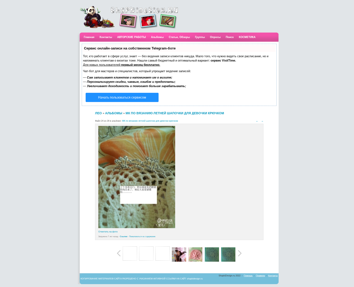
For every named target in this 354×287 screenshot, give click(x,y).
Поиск (230, 37)
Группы (200, 37)
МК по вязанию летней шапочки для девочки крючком (175, 113)
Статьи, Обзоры (179, 37)
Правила (260, 275)
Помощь (248, 275)
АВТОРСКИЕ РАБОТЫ (131, 37)
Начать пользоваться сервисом (122, 97)
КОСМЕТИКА (247, 37)
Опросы (215, 37)
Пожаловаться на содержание (142, 236)
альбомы (113, 113)
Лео (98, 113)
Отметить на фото (108, 231)
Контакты (106, 37)
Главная (89, 37)
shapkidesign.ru (195, 278)
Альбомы (157, 37)
